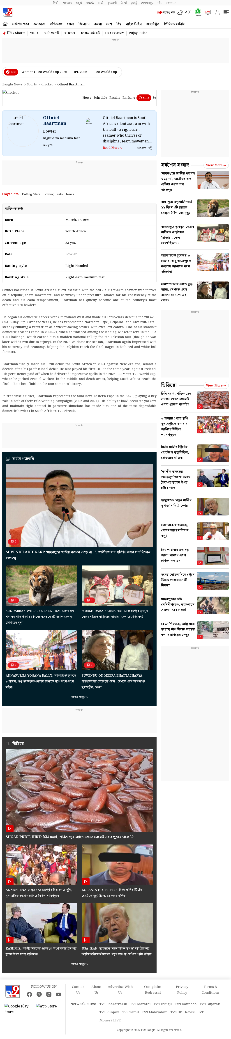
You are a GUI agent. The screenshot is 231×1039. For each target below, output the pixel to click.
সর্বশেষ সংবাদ (175, 165)
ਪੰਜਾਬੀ (124, 3)
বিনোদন (84, 24)
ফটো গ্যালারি (51, 33)
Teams (144, 97)
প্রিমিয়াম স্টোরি (174, 24)
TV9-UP (171, 3)
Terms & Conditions (210, 990)
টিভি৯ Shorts (16, 33)
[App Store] (49, 1009)
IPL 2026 (80, 72)
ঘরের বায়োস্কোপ (114, 33)
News (70, 194)
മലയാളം (147, 3)
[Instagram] (48, 994)
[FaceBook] (29, 994)
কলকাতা (39, 24)
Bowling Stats (53, 194)
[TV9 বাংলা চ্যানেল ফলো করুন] (196, 12)
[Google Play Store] (18, 1009)
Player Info (10, 194)
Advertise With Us (120, 990)
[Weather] (181, 12)
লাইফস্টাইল (134, 24)
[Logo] (7, 12)
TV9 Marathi (140, 1004)
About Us (96, 990)
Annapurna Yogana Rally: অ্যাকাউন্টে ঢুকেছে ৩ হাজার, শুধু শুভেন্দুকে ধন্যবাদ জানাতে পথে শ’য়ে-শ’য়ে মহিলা (41, 681)
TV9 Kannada (186, 1004)
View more (214, 165)
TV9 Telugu (163, 1004)
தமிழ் (134, 3)
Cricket (47, 84)
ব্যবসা (98, 24)
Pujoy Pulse (138, 33)
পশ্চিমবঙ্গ (56, 24)
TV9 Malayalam (155, 1012)
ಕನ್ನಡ (79, 3)
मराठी (100, 3)
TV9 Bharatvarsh (113, 1004)
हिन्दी (56, 3)
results (114, 97)
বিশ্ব (118, 24)
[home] (5, 24)
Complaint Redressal (153, 990)
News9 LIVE (194, 1012)
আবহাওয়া (70, 33)
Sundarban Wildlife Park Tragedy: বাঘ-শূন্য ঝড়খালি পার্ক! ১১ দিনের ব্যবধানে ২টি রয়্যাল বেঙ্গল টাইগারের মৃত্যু (40, 617)
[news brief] (166, 12)
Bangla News (12, 84)
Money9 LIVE (110, 1020)
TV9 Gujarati (210, 1004)
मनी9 (159, 3)
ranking (128, 97)
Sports (32, 84)
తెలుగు (89, 3)
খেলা (70, 24)
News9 (67, 3)
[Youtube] (58, 994)
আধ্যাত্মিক (152, 24)
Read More (111, 147)
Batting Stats (31, 194)
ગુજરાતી (112, 3)
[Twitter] (39, 994)
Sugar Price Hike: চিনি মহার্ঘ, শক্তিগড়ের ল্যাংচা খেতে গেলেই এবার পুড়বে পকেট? (70, 837)
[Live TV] (206, 12)
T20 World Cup (105, 72)
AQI (188, 12)
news (87, 97)
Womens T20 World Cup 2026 (44, 72)
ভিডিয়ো (18, 744)
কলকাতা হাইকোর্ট (90, 33)
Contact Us (78, 990)
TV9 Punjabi (109, 1012)
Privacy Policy (182, 990)
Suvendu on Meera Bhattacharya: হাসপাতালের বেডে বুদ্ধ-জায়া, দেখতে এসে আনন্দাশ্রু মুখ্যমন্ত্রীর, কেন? (113, 681)
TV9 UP (176, 1012)
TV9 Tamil (130, 1012)
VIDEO (34, 33)
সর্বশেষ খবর (20, 24)
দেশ (109, 24)
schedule (100, 97)
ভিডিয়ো (169, 385)
